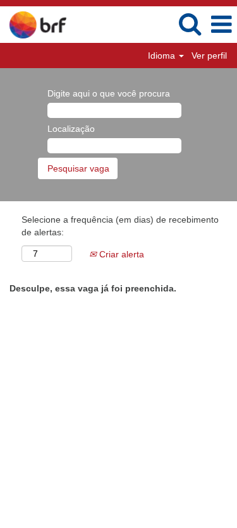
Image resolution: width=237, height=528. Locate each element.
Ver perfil (209, 55)
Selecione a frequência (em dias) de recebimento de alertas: (120, 225)
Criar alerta (120, 254)
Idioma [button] (163, 55)
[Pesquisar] (189, 23)
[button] (221, 24)
